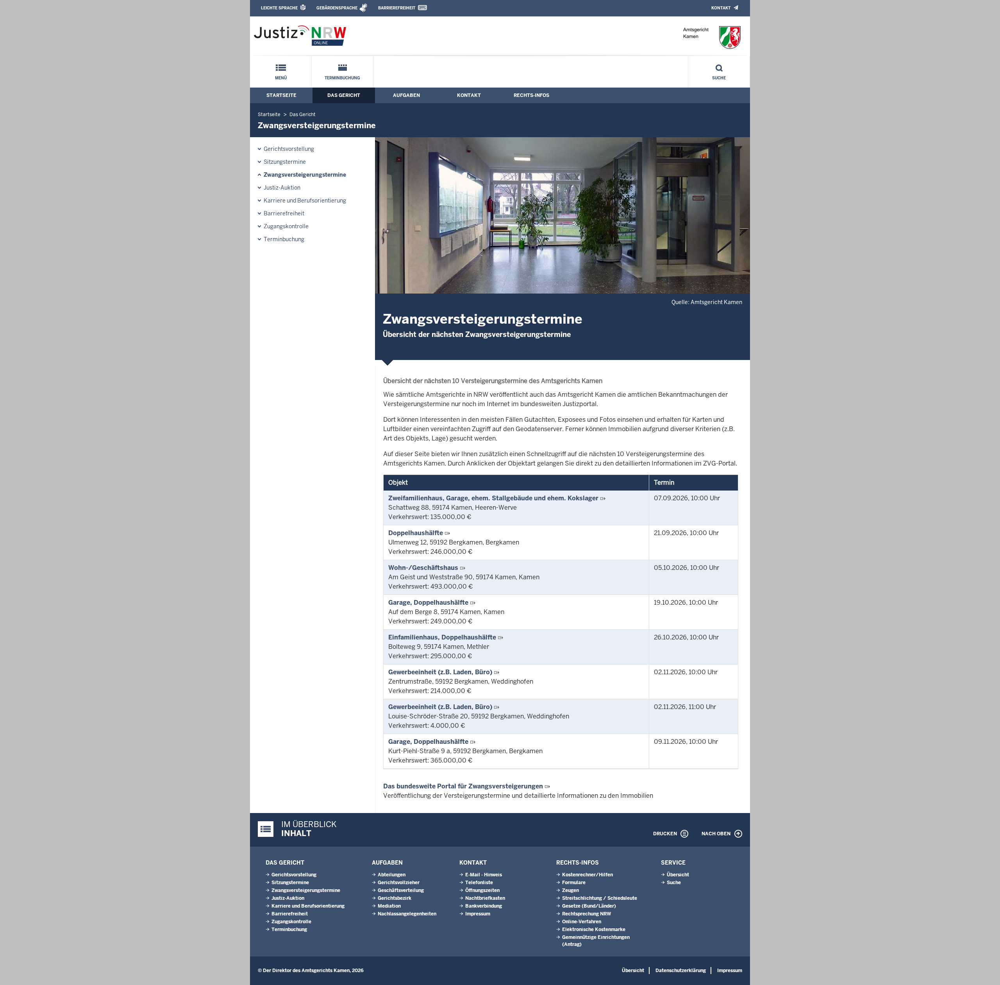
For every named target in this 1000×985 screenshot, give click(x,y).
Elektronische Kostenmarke (593, 929)
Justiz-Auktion (282, 187)
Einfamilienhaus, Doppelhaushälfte (442, 637)
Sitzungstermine (285, 161)
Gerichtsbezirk (394, 898)
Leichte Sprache (279, 8)
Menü (281, 78)
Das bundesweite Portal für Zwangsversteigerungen (463, 786)
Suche (719, 78)
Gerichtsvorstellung (289, 148)
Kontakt (720, 8)
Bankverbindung (483, 906)
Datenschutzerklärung (680, 970)
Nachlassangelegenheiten (407, 914)
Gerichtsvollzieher (399, 882)
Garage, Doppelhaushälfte (428, 602)
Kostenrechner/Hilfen (587, 875)
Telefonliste (479, 882)
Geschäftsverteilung (401, 890)
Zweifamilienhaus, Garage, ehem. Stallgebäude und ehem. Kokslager (493, 498)
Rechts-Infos (531, 95)
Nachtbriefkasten (485, 898)
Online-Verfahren (581, 922)
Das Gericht (343, 95)
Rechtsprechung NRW (586, 914)
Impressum (477, 914)
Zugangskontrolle (286, 226)
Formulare (574, 882)
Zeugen (570, 890)
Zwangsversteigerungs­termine (305, 174)
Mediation (389, 906)
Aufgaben (406, 95)
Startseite (281, 95)
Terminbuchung (342, 78)
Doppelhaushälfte (415, 533)
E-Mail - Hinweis (483, 875)
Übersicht (678, 875)
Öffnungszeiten (482, 890)
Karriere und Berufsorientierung (305, 200)
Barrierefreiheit (396, 8)
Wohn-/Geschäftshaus (423, 568)
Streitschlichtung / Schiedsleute (599, 898)
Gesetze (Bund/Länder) (589, 906)
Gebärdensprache (336, 8)
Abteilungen (391, 875)
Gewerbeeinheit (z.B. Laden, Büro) (440, 672)
